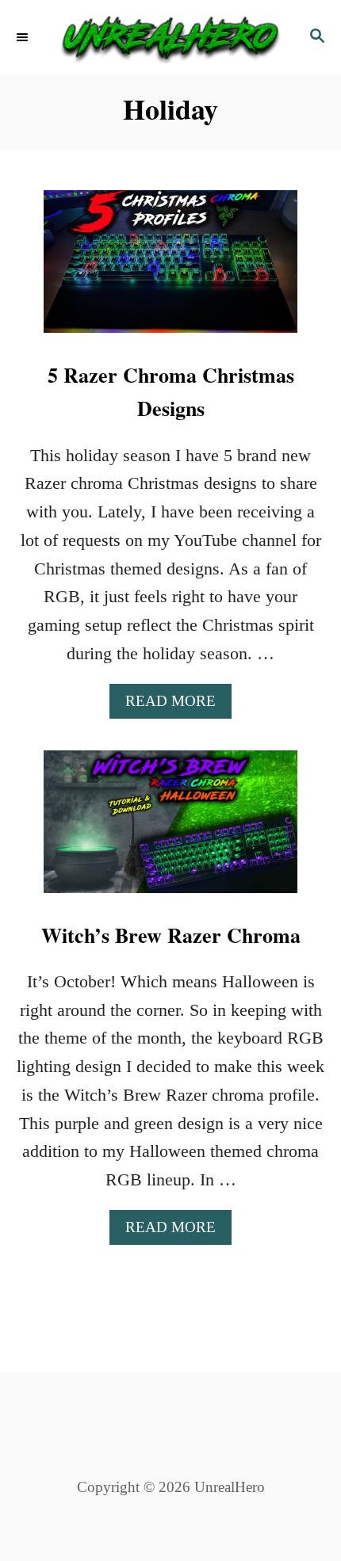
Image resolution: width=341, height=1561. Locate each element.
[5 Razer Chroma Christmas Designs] (170, 270)
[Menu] (24, 38)
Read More (176, 705)
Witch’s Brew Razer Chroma (171, 935)
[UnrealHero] (170, 37)
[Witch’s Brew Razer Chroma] (170, 830)
